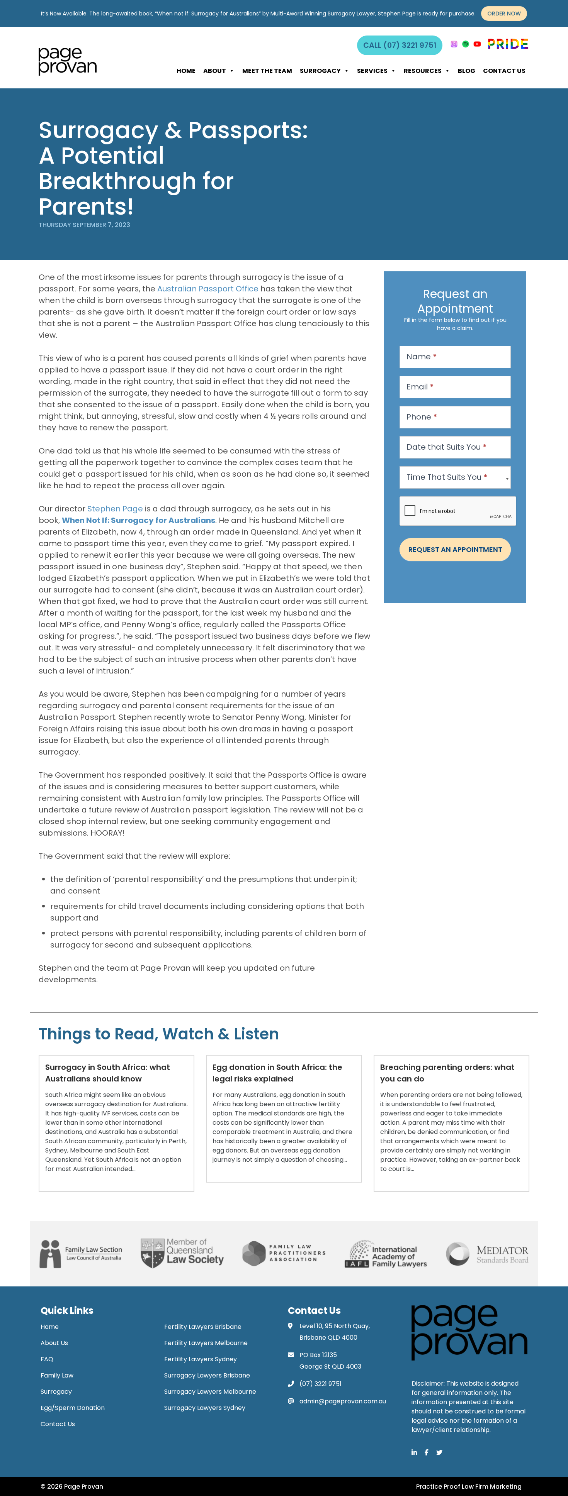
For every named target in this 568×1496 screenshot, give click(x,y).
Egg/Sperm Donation (73, 1407)
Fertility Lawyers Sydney (200, 1359)
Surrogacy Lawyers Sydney (204, 1407)
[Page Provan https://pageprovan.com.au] (68, 62)
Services (372, 70)
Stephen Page (115, 508)
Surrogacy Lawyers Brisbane (207, 1375)
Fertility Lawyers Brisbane (202, 1326)
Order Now (504, 13)
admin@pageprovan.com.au (342, 1401)
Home (186, 70)
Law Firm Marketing (492, 1486)
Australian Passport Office (207, 288)
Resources (423, 70)
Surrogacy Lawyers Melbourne (210, 1391)
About (214, 70)
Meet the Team (267, 70)
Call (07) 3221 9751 (399, 45)
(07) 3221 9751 (320, 1383)
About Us (54, 1343)
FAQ (47, 1359)
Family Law (57, 1375)
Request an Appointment (455, 549)
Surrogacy (320, 70)
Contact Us (504, 70)
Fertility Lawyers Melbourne (206, 1343)
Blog (466, 70)
